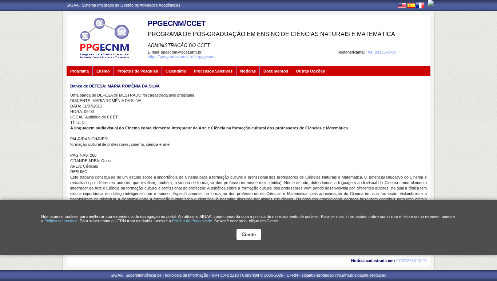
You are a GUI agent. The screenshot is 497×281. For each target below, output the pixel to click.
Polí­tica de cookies (60, 221)
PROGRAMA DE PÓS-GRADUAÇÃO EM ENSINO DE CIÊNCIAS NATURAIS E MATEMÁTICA (271, 34)
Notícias (248, 71)
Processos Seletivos (213, 71)
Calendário (176, 71)
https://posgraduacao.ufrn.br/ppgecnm (181, 56)
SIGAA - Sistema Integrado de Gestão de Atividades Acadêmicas (123, 5)
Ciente (249, 234)
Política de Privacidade (192, 221)
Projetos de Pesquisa (138, 71)
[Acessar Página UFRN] (431, 3)
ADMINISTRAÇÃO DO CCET (179, 45)
